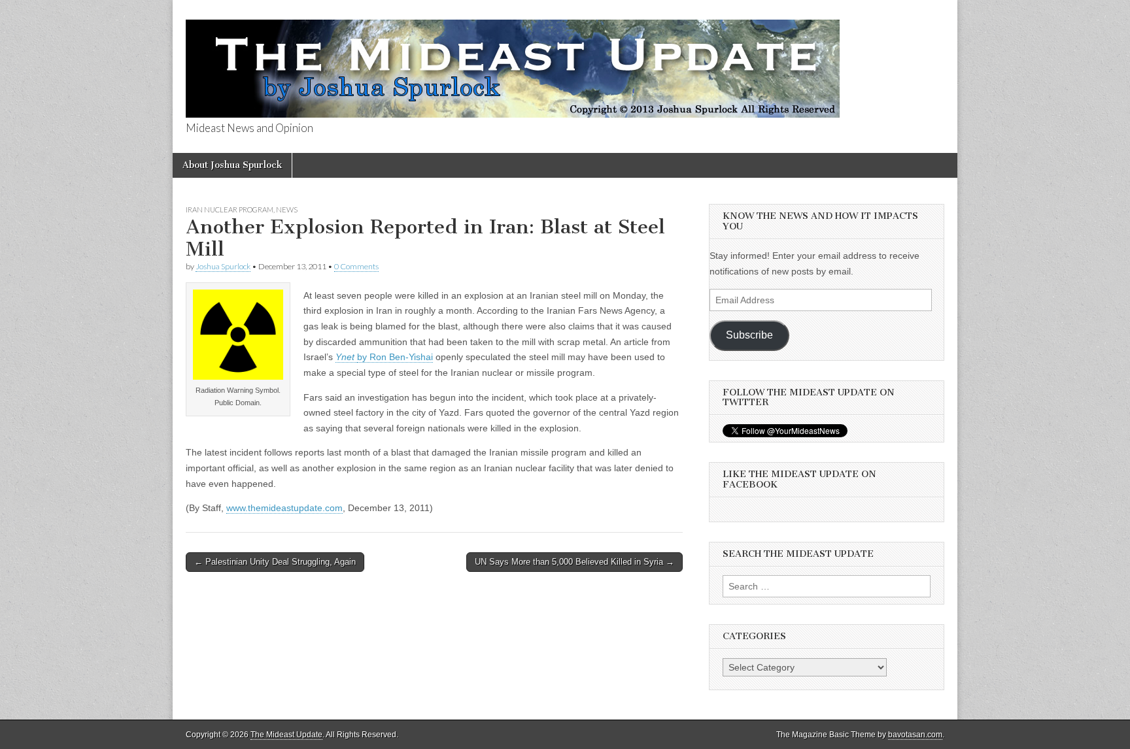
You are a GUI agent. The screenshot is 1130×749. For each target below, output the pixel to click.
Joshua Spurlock (223, 266)
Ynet (346, 357)
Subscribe (749, 335)
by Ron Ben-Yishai (395, 357)
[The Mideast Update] (513, 61)
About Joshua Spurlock (232, 165)
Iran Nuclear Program (229, 209)
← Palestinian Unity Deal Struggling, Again (275, 562)
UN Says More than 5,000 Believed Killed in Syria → (574, 562)
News (287, 209)
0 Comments (356, 266)
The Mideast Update (286, 734)
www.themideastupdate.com (284, 508)
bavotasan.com (915, 734)
